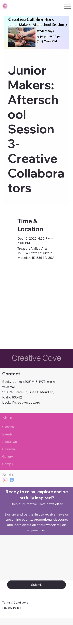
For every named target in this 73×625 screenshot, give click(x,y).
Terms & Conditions (15, 602)
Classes (8, 427)
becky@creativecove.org (21, 402)
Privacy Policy (11, 607)
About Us (9, 442)
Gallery (7, 456)
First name (15, 544)
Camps (7, 464)
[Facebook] (12, 480)
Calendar (9, 449)
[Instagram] (5, 480)
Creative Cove (36, 358)
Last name (47, 544)
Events (7, 434)
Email (11, 563)
